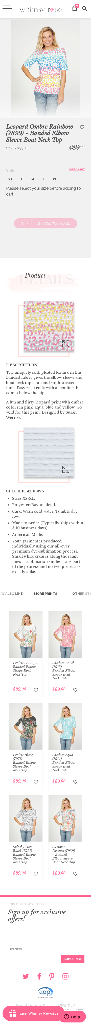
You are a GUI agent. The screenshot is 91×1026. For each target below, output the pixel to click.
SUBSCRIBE (73, 959)
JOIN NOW (14, 949)
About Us (66, 1006)
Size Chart (77, 169)
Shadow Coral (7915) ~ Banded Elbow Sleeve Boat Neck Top (63, 670)
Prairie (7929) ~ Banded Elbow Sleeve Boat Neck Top (25, 669)
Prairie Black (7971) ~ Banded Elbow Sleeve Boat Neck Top (24, 762)
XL (55, 179)
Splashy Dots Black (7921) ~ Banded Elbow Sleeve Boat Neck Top (24, 854)
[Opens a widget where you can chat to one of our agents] (72, 1017)
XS (10, 179)
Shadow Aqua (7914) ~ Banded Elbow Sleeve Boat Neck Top (63, 762)
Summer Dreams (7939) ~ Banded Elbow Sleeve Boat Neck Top (63, 854)
